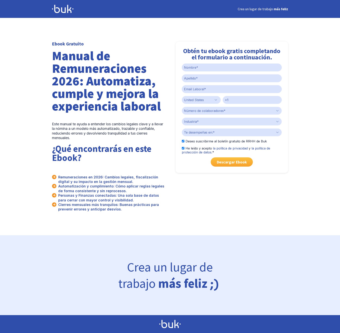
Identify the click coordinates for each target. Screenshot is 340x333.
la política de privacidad (230, 148)
